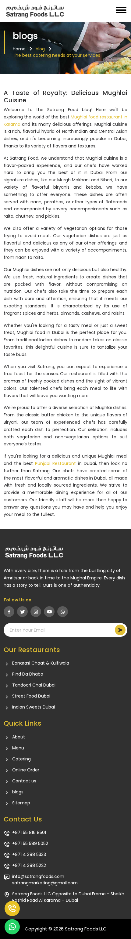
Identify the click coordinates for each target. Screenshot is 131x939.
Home (19, 49)
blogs (17, 792)
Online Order (25, 770)
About (18, 737)
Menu (18, 748)
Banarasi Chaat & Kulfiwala (40, 663)
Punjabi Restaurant (55, 463)
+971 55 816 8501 (29, 832)
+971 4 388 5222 (29, 865)
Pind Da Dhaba (27, 674)
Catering (21, 759)
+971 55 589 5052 (30, 843)
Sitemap (21, 803)
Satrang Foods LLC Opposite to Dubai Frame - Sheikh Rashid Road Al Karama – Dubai (68, 897)
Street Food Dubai (31, 696)
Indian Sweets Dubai (33, 707)
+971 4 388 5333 (29, 854)
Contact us (24, 781)
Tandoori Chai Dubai (33, 685)
